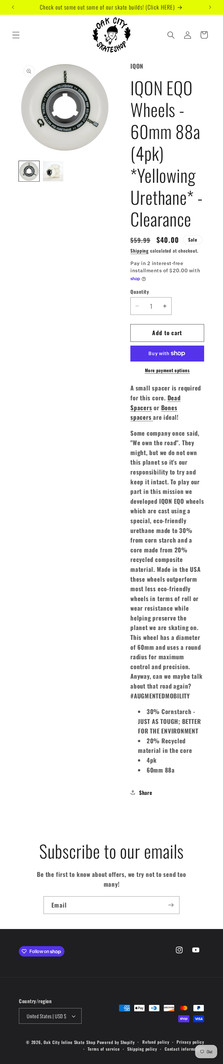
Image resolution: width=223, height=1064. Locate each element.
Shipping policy (142, 1049)
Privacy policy (190, 1042)
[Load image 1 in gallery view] (29, 171)
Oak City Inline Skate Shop (70, 1042)
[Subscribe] (171, 905)
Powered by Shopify (116, 1042)
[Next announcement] (210, 7)
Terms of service (104, 1049)
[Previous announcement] (12, 7)
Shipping (139, 250)
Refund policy (155, 1042)
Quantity (139, 291)
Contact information (184, 1049)
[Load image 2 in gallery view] (53, 171)
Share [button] (145, 792)
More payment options (167, 370)
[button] (16, 35)
